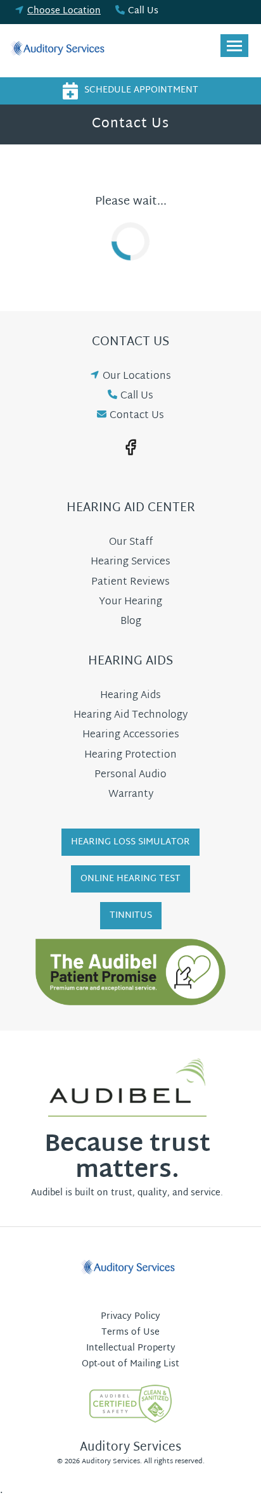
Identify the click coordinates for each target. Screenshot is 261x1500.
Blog (130, 621)
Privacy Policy (130, 1317)
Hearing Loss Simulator (130, 842)
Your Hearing (130, 602)
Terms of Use (130, 1332)
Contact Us (137, 415)
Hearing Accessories (130, 735)
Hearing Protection (130, 755)
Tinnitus (131, 916)
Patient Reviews (130, 582)
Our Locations (137, 376)
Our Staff (131, 542)
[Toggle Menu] (234, 45)
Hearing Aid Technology (130, 715)
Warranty (130, 794)
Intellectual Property (130, 1348)
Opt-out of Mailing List (130, 1364)
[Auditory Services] (60, 50)
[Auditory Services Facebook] (130, 447)
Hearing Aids (130, 695)
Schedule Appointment (141, 90)
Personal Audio (130, 775)
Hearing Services (130, 562)
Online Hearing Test (130, 879)
